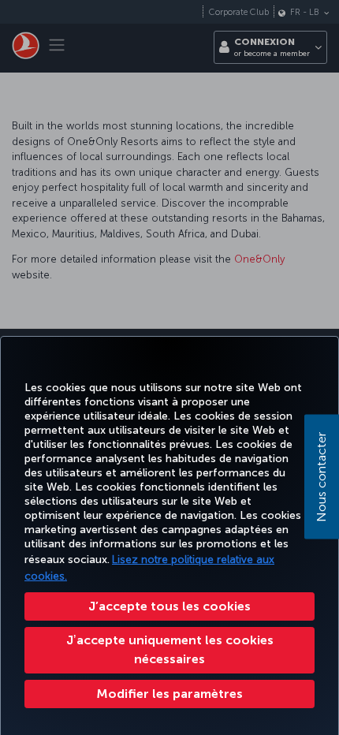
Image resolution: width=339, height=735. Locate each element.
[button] (169, 694)
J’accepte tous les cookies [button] (169, 606)
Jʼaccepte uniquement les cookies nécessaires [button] (170, 649)
